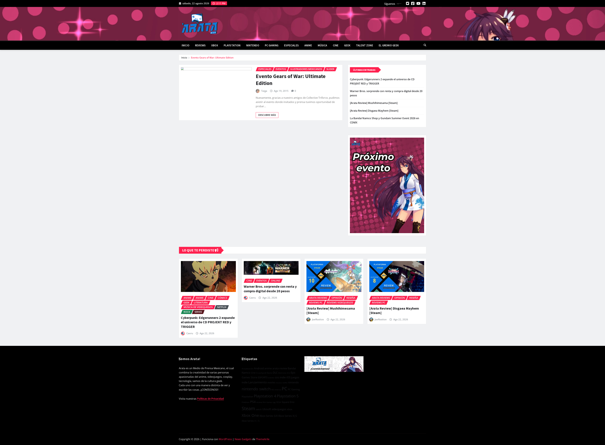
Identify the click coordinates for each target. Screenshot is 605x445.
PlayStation (232, 45)
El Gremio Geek (389, 45)
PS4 (253, 402)
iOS (288, 377)
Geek (347, 45)
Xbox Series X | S (250, 420)
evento (271, 377)
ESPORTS (263, 377)
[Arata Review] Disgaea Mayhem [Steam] (374, 110)
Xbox (214, 45)
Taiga (264, 90)
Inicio (185, 45)
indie (283, 377)
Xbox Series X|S (287, 416)
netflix (284, 382)
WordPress (225, 439)
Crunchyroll (261, 373)
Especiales (291, 45)
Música (322, 45)
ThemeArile (262, 439)
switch (259, 409)
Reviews (200, 45)
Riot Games (267, 402)
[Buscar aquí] (425, 45)
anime (268, 368)
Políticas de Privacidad (210, 398)
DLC (275, 372)
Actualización (247, 368)
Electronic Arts (284, 373)
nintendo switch (256, 388)
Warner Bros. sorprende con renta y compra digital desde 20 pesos (270, 288)
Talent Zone (364, 45)
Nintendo (252, 45)
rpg (274, 402)
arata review (279, 368)
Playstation (247, 396)
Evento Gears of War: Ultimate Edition (212, 57)
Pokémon (246, 402)
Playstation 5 (288, 395)
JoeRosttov (318, 319)
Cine (336, 45)
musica (279, 383)
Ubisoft (266, 409)
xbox (289, 409)
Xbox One (250, 415)
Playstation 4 (265, 395)
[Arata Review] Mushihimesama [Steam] (374, 103)
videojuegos (279, 409)
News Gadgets (243, 439)
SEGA (278, 402)
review (259, 402)
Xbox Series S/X (268, 416)
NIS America (276, 389)
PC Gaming (271, 45)
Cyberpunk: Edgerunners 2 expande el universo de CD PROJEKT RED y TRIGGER (208, 322)
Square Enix (288, 402)
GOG (277, 377)
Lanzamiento (257, 382)
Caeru (189, 333)
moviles (271, 382)
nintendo (293, 382)
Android (259, 368)
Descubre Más (267, 114)
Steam (248, 408)
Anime (308, 45)
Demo (269, 373)
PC (284, 388)
